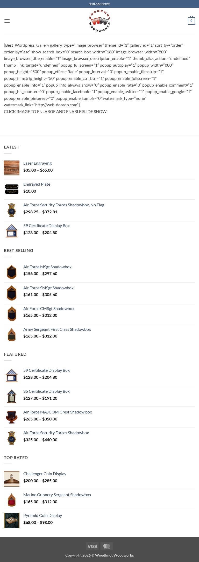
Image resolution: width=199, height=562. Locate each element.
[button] (7, 21)
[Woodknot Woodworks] (99, 21)
